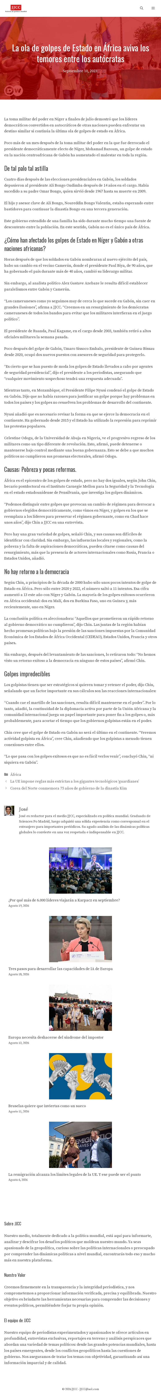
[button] (141, 8)
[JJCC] (16, 8)
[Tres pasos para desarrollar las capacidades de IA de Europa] (80, 959)
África (15, 774)
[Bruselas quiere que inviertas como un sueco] (80, 1096)
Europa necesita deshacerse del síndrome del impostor (56, 1037)
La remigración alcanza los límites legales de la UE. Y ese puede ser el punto (74, 1174)
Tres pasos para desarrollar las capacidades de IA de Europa (60, 968)
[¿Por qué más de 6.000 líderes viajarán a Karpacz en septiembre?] (80, 890)
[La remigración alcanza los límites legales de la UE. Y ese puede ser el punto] (80, 1164)
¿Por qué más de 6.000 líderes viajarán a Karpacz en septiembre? (64, 900)
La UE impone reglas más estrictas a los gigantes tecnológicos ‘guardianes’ (74, 781)
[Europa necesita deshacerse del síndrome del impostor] (80, 1027)
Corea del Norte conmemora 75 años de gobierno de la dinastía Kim (68, 788)
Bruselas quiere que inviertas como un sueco (47, 1106)
